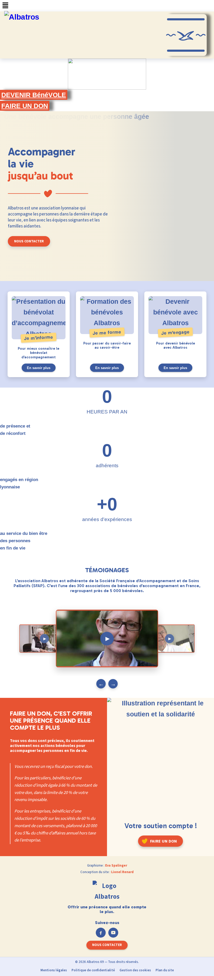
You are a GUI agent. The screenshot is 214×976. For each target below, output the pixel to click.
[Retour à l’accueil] (107, 893)
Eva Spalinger (116, 865)
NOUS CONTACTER (29, 241)
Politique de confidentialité (93, 970)
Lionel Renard (122, 872)
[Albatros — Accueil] (28, 35)
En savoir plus (38, 368)
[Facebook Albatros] (101, 933)
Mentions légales (53, 970)
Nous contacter (107, 945)
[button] (107, 5)
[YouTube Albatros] (113, 933)
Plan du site (165, 970)
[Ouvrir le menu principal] (186, 35)
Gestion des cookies (135, 970)
